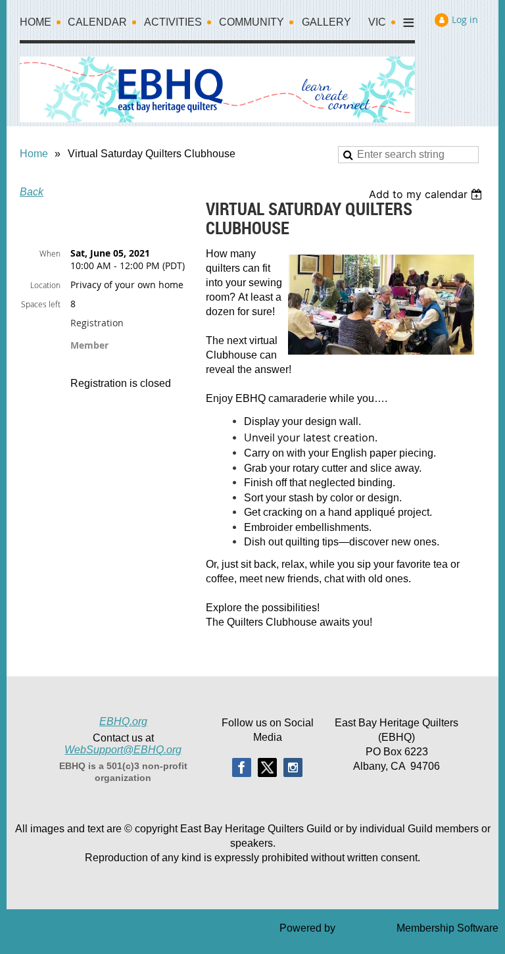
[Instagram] (292, 767)
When (49, 253)
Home (34, 153)
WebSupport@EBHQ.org (122, 749)
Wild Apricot (366, 928)
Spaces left (40, 304)
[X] (267, 767)
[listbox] (427, 194)
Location (45, 285)
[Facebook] (241, 767)
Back (31, 191)
